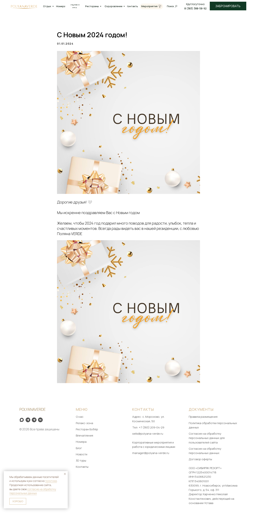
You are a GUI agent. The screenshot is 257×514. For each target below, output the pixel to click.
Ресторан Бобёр (87, 429)
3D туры (81, 460)
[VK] (40, 420)
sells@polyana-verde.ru (147, 434)
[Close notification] (65, 474)
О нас (80, 417)
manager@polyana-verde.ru (150, 453)
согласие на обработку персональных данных (32, 491)
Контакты (82, 467)
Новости (81, 454)
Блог (79, 448)
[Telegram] (34, 420)
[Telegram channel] (28, 420)
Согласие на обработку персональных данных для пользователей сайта (207, 438)
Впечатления (84, 435)
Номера (81, 442)
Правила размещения (203, 417)
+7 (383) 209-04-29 (151, 427)
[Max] (21, 420)
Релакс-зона (84, 423)
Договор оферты (200, 459)
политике (51, 481)
